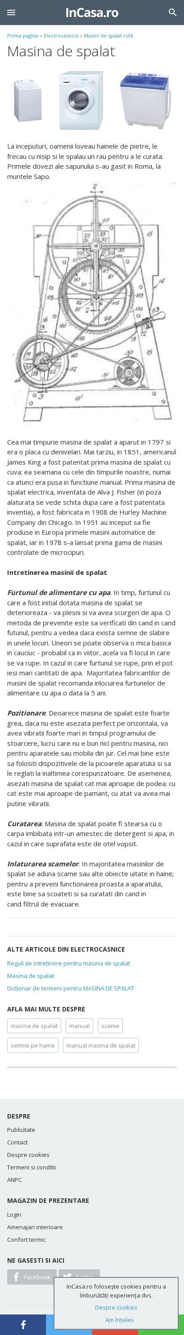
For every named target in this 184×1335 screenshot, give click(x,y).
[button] (11, 12)
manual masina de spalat (101, 1045)
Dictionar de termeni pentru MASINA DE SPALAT (70, 988)
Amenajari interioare (35, 1227)
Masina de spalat (30, 976)
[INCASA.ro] (92, 12)
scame (110, 1026)
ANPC (14, 1180)
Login (14, 1214)
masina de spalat (34, 1026)
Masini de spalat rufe (109, 35)
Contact (17, 1142)
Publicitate (21, 1130)
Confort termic (26, 1239)
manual (79, 1026)
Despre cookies (28, 1155)
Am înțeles (119, 1320)
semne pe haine (33, 1045)
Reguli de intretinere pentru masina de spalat (68, 963)
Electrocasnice (61, 35)
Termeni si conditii (31, 1167)
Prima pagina (22, 35)
